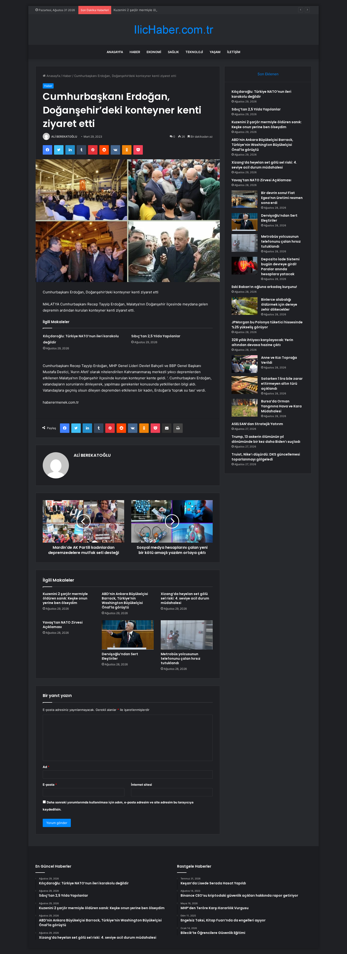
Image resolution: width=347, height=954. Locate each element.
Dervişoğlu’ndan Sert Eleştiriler (120, 656)
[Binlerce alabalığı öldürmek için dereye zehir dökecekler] (245, 306)
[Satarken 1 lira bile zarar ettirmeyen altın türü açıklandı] (245, 385)
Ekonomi (154, 52)
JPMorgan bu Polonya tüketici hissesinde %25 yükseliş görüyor (267, 324)
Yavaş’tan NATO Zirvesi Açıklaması (63, 624)
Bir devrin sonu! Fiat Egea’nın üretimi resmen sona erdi (282, 197)
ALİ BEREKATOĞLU (64, 136)
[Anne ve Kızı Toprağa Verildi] (245, 364)
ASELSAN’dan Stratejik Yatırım (257, 424)
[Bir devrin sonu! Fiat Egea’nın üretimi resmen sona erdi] (245, 199)
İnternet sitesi (141, 784)
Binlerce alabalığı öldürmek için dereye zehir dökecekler (279, 304)
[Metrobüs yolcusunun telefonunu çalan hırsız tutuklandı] (187, 635)
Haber (135, 52)
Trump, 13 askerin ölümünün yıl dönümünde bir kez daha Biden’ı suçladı (266, 439)
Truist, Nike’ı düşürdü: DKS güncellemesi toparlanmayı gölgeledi (266, 457)
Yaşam (215, 52)
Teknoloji (194, 52)
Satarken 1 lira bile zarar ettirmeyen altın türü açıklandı (282, 383)
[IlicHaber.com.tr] (173, 29)
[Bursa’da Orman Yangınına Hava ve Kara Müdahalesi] (245, 408)
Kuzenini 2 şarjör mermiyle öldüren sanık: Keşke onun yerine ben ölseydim (168, 10)
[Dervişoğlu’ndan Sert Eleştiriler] (128, 635)
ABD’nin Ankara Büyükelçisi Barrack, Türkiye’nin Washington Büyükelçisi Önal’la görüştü (125, 600)
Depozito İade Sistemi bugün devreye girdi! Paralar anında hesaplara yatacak (280, 266)
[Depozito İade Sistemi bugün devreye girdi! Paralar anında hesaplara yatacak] (245, 265)
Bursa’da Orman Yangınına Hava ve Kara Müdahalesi (281, 406)
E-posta (50, 784)
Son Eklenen (268, 74)
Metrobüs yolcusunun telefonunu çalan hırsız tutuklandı (180, 658)
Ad (46, 767)
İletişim (233, 52)
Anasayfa (115, 52)
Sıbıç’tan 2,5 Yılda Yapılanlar (155, 336)
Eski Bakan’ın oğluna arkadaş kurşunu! (264, 286)
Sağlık (173, 52)
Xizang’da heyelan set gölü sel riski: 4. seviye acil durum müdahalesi (185, 598)
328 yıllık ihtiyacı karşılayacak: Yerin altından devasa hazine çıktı (262, 342)
